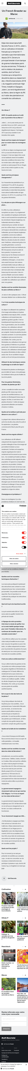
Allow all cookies (14, 558)
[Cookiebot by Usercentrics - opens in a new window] (19, 506)
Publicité (4, 1061)
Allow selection (14, 563)
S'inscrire (6, 1029)
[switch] (24, 537)
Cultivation (6, 889)
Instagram (16, 1052)
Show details (19, 553)
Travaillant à (4, 1059)
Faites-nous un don (6, 1050)
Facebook (16, 1050)
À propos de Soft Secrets (8, 1052)
